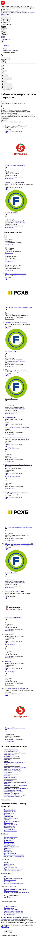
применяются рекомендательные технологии (16, 918)
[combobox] (9, 58)
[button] (3, 36)
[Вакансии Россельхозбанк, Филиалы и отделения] (20, 293)
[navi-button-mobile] (2, 41)
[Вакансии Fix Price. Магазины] (20, 201)
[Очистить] (3, 61)
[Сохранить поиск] (2, 66)
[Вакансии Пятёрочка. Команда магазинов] (20, 149)
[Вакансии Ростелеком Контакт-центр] (20, 608)
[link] (4, 32)
